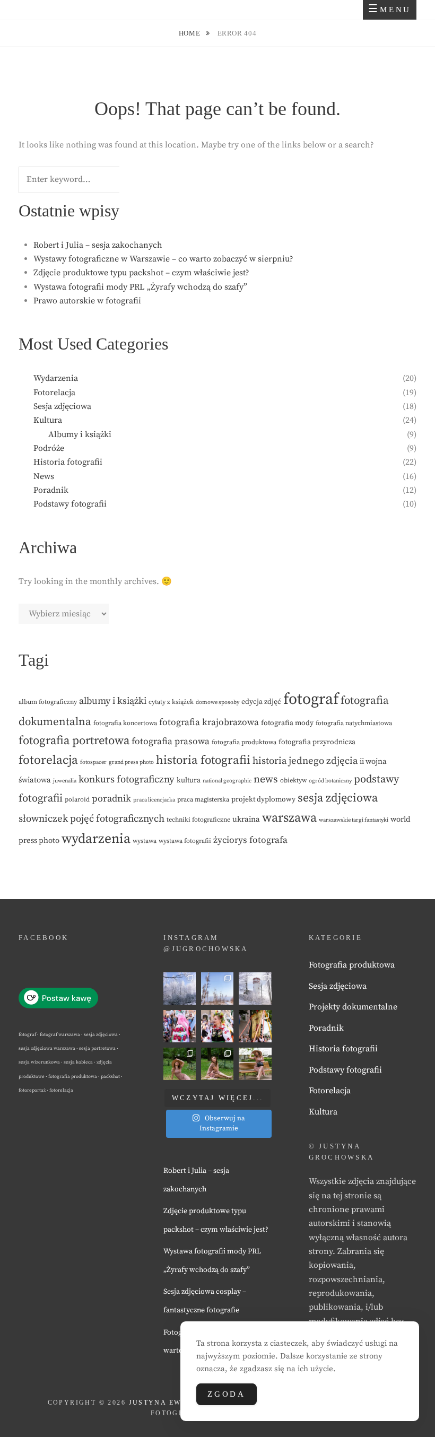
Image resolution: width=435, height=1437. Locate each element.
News (43, 476)
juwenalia (64, 781)
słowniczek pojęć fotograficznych (91, 819)
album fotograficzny (48, 702)
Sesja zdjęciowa (62, 406)
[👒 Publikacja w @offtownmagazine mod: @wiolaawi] (179, 1064)
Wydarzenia (55, 378)
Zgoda (226, 1394)
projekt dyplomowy (263, 799)
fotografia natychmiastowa (354, 723)
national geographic (227, 781)
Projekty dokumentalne (353, 1006)
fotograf (310, 699)
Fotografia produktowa (352, 965)
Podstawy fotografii (70, 504)
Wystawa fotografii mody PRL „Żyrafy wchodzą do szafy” (140, 287)
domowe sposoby (217, 702)
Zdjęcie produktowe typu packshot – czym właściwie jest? (141, 272)
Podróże (48, 448)
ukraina (246, 819)
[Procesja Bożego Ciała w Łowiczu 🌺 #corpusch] (179, 1026)
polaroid (77, 800)
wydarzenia (96, 839)
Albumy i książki (79, 434)
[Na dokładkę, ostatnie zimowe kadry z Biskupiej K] (179, 988)
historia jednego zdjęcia (305, 761)
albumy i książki (112, 701)
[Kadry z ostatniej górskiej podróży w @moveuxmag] (255, 988)
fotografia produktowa (244, 742)
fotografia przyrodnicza (317, 742)
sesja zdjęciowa (338, 798)
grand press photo (131, 762)
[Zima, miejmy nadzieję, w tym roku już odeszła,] (217, 988)
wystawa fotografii (185, 841)
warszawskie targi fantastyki (353, 820)
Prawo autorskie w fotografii (87, 300)
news (266, 779)
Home (190, 33)
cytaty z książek (171, 702)
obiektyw (293, 781)
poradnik (111, 798)
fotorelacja (48, 760)
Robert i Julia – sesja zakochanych (97, 245)
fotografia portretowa (74, 740)
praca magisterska (203, 800)
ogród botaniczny (330, 781)
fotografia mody (287, 723)
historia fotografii (203, 760)
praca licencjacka (154, 800)
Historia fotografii (67, 462)
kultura (189, 780)
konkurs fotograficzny (127, 779)
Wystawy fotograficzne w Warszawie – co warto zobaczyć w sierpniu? (163, 259)
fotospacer (93, 762)
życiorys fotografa (250, 840)
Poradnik (50, 490)
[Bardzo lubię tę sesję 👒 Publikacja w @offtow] (255, 1064)
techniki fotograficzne (198, 820)
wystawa (144, 841)
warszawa (289, 818)
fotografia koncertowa (125, 723)
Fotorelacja (54, 392)
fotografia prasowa (171, 741)
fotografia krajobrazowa (209, 722)
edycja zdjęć (261, 702)
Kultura (47, 420)
